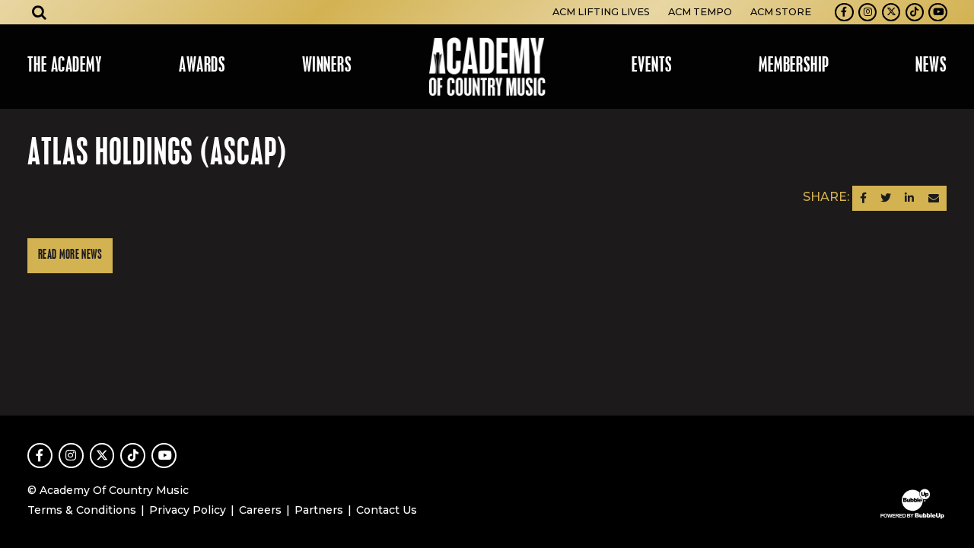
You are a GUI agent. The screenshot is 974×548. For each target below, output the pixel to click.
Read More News (70, 255)
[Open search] (39, 12)
